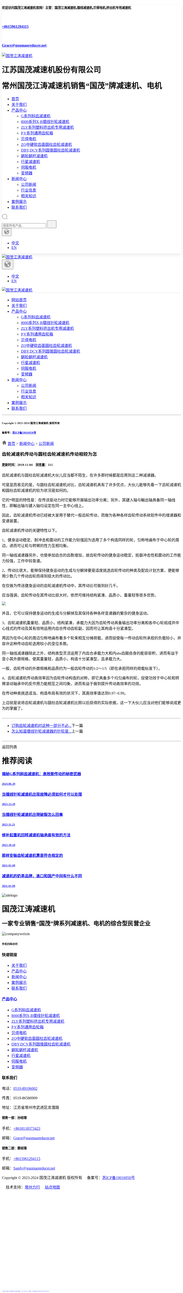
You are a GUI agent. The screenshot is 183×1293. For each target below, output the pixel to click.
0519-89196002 (25, 1088)
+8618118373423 (26, 1128)
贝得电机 (28, 139)
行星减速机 (30, 162)
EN (14, 248)
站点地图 (52, 1187)
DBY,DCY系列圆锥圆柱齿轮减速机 (50, 150)
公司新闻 (28, 185)
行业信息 (28, 190)
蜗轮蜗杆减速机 (34, 156)
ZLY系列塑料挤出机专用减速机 (47, 127)
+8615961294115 (26, 1159)
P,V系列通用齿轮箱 (37, 133)
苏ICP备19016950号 (24, 432)
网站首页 (19, 300)
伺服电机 (28, 167)
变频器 (26, 173)
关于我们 (19, 105)
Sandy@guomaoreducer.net (34, 1168)
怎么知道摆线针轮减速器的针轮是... (41, 731)
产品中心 (19, 110)
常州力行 (32, 1187)
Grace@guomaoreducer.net (34, 1138)
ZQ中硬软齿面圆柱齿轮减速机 (46, 145)
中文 (15, 243)
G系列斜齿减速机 (36, 116)
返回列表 (9, 747)
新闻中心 (19, 179)
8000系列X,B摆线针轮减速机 (45, 122)
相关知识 (28, 196)
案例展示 (19, 202)
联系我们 (19, 207)
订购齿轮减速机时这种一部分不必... (41, 726)
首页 (15, 99)
